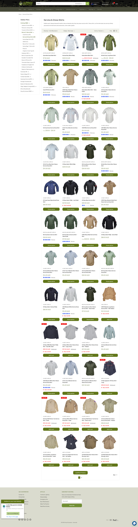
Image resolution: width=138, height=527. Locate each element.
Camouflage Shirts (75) (28, 39)
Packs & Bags (48, 9)
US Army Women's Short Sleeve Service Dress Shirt (50, 271)
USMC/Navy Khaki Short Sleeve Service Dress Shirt (69, 90)
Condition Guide (22, 499)
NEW (20, 9)
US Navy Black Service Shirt (88, 200)
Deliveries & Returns (23, 501)
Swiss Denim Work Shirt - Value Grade (89, 90)
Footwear (38, 9)
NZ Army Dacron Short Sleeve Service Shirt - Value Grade (89, 307)
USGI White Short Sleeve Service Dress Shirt (109, 128)
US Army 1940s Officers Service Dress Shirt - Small (69, 419)
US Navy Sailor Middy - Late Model (70, 200)
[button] (134, 523)
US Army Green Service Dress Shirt (51, 127)
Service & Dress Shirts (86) (29, 37)
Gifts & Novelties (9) (25, 88)
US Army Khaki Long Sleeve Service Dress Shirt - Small (49, 455)
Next (114, 475)
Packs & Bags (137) (25, 74)
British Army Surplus (106, 53)
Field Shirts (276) (27, 34)
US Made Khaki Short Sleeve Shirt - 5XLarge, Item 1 (90, 455)
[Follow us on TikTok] (30, 519)
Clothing (30, 9)
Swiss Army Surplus (86, 53)
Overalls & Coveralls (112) (27, 57)
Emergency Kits (44, 499)
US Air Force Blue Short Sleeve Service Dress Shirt (50, 164)
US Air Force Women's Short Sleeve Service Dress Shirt (70, 271)
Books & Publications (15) (27, 84)
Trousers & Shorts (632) (27, 30)
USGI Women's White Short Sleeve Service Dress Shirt (51, 381)
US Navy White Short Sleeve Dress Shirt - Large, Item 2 (70, 345)
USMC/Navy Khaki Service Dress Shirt (89, 235)
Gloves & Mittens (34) (27, 60)
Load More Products (80, 472)
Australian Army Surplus (49, 53)
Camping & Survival (70, 9)
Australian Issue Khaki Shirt (49, 55)
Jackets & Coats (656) (27, 25)
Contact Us (21, 494)
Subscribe (71, 505)
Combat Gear (59, 9)
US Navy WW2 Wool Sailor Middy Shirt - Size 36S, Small (50, 345)
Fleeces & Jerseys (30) (27, 27)
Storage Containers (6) (26, 81)
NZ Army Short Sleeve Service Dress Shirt (108, 271)
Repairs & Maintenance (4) (28, 69)
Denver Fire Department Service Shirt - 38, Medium (70, 455)
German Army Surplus (67, 53)
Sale (25, 9)
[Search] (87, 3)
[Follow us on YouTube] (28, 519)
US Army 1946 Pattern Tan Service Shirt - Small (51, 419)
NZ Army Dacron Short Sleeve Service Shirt (89, 164)
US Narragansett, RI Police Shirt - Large (109, 381)
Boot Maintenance (44, 501)
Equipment (82, 9)
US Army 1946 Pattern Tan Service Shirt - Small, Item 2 (90, 419)
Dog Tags (91, 9)
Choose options (51, 64)
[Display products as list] (116, 30)
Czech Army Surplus (47, 87)
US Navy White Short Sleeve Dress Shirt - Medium (90, 345)
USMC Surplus (65, 87)
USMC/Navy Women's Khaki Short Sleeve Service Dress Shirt (109, 201)
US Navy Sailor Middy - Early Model (109, 234)
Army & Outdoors (105, 378)
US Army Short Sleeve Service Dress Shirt (108, 90)
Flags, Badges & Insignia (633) (28, 86)
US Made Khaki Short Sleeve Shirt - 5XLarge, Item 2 (109, 455)
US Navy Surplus (66, 161)
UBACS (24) (25, 41)
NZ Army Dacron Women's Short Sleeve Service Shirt (89, 381)
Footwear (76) (24, 71)
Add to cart (109, 319)
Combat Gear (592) (25, 76)
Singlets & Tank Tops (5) (28, 50)
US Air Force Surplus (67, 125)
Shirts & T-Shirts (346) (27, 32)
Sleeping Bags (43, 497)
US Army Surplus (105, 87)
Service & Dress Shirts (27, 14)
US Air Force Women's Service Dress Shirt (69, 381)
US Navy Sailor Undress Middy (50, 306)
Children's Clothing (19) (27, 67)
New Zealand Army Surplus (88, 161)
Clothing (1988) (24, 23)
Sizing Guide (22, 497)
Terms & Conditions (23, 504)
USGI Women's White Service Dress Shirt (70, 307)
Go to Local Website (13, 513)
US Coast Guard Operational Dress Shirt (51, 201)
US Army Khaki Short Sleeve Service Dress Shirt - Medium (108, 419)
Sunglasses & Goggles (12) (28, 64)
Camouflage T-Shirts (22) (28, 46)
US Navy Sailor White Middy (68, 164)
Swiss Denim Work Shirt (87, 55)
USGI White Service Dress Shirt (89, 127)
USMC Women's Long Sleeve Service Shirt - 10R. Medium (107, 307)
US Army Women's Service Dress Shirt (108, 345)
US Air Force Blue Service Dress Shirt (69, 128)
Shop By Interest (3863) (26, 91)
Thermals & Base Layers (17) (28, 62)
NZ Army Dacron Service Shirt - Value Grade (69, 235)
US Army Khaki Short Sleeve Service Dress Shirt (88, 271)
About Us (21, 508)
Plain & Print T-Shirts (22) (28, 44)
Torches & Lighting (44, 494)
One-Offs (99, 9)
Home (20, 14)
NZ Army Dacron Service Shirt (50, 234)
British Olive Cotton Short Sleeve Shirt (109, 164)
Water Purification (44, 504)
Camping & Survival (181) (26, 79)
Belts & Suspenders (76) (27, 55)
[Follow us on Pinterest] (25, 519)
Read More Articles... (45, 506)
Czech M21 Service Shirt (48, 89)
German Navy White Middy (68, 55)
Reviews (21, 506)
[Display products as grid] (114, 30)
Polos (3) (25, 48)
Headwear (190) (25, 53)
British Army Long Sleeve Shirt (108, 55)
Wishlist (21, 511)
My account (105, 4)
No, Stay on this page (12, 516)
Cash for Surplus (22, 513)
